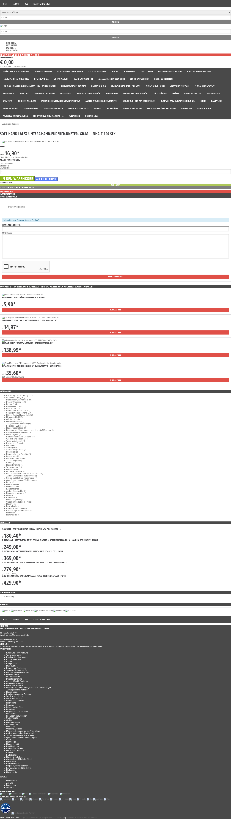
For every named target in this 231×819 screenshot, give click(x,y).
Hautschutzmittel (13, 722)
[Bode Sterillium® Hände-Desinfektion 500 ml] (22, 295)
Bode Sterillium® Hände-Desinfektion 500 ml (23, 297)
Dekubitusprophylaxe (15, 750)
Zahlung (9, 783)
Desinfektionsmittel (14, 679)
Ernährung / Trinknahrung (17, 653)
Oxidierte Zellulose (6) (15, 471)
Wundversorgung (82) (15, 398)
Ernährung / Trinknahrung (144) (19, 395)
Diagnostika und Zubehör (17, 711)
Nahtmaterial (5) (13, 515)
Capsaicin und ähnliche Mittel (19, 502)
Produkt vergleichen (16, 207)
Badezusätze (11, 497)
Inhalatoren (11, 714)
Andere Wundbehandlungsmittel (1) (21, 476)
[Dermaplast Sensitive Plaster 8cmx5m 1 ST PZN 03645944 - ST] (30, 317)
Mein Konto (11, 50)
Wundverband (12, 724)
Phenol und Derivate (15, 443)
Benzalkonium (12, 506)
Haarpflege (11, 742)
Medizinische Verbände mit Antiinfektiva (23, 731)
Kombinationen (12, 746)
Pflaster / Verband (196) (16, 402)
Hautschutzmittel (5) (14, 465)
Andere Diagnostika (14, 748)
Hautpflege (11, 504)
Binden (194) (11, 404)
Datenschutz (11, 781)
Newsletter (11, 45)
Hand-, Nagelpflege (14, 500)
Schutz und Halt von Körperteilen (20, 735)
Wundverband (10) (14, 467)
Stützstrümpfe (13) (14, 460)
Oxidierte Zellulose (14, 729)
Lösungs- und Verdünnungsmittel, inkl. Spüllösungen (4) (30, 430)
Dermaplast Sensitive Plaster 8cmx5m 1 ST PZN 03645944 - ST (29, 320)
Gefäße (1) (10, 463)
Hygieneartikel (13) (14, 417)
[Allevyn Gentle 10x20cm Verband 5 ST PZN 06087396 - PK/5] (29, 340)
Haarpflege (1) (12, 484)
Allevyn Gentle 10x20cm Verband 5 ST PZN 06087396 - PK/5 (28, 343)
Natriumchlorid (12, 487)
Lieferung (10, 597)
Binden (9, 662)
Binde (8, 740)
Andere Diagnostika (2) (16, 491)
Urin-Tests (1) (12, 469)
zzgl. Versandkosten (17, 66)
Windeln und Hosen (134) (17, 439)
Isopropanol (11, 445)
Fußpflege (10, 709)
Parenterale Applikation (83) (18, 411)
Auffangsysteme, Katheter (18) (19, 432)
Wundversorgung (13, 655)
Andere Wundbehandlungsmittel (20, 733)
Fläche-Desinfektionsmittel (17, 672)
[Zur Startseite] (3, 26)
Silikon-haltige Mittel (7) (16, 450)
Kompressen (11, 664)
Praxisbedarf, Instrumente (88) (19, 400)
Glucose (9, 495)
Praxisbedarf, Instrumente (17, 657)
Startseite (11, 42)
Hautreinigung (12, 692)
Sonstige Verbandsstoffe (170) (19, 413)
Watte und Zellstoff (14, 698)
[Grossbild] (31, 142)
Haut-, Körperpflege (14, 685)
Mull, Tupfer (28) (13, 408)
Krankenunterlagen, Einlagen (18, 694)
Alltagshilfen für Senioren (17, 681)
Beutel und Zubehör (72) (16, 426)
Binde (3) (10, 482)
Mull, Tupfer (11, 666)
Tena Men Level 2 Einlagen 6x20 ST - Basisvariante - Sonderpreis (31, 365)
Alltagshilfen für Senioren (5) (18, 424)
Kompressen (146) (14, 406)
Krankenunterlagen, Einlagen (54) (20, 437)
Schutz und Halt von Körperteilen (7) (21, 478)
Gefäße (9, 720)
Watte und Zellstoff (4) (15, 441)
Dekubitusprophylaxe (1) (16, 493)
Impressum (11, 785)
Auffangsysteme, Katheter (17, 690)
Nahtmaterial (11, 772)
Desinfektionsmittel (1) (15, 421)
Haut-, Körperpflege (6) (16, 428)
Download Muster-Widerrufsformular (81, 818)
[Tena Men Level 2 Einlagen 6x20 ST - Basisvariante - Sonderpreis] (31, 363)
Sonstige (10, 705)
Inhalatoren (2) (12, 456)
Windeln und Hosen (14, 696)
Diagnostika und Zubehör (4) (18, 454)
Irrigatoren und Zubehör (16, 458)
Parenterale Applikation (16, 668)
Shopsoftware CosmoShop (53, 818)
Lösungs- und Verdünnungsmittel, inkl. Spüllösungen (28, 688)
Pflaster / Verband (13, 659)
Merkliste (11, 47)
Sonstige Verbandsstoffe (16, 670)
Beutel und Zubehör (14, 683)
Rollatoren (10, 513)
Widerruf (10, 787)
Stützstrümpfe (12, 718)
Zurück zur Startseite (10, 124)
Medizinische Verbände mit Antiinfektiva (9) (24, 474)
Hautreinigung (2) (13, 434)
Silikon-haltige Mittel (15, 707)
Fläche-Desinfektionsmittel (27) (19, 415)
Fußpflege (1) (12, 452)
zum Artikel (115, 309)
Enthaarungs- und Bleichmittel (19, 510)
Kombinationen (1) (14, 489)
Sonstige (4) (11, 448)
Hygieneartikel (12, 674)
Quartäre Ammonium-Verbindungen (21, 480)
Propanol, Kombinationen (17, 508)
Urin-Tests (10, 727)
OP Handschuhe (13, 419)
